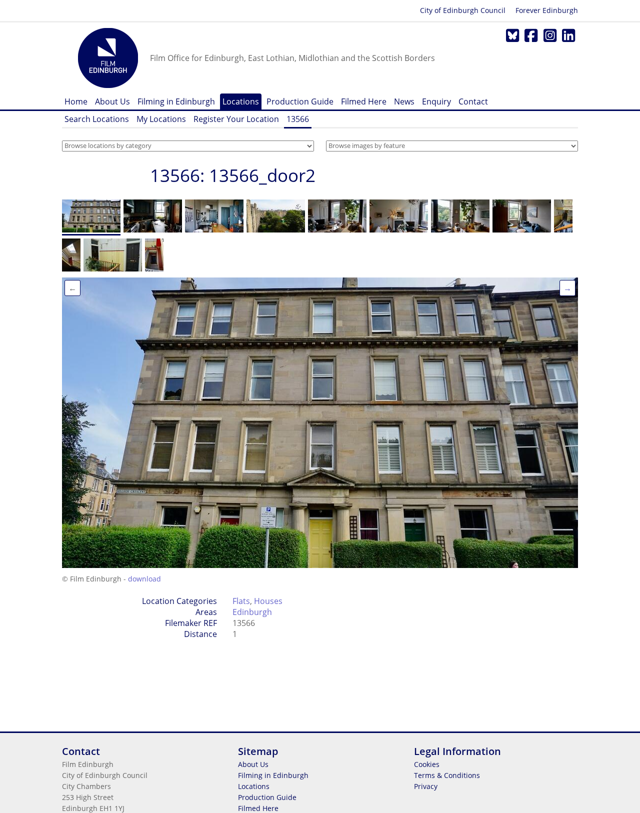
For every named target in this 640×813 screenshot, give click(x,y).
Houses (268, 601)
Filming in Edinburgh (176, 101)
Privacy (426, 786)
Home (76, 101)
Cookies (427, 764)
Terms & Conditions (447, 775)
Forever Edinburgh (547, 10)
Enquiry (436, 101)
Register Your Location (236, 119)
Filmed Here (363, 101)
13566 (297, 119)
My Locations (161, 119)
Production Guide (300, 101)
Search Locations (96, 119)
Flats (241, 601)
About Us (112, 101)
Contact (473, 101)
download (144, 579)
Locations (240, 101)
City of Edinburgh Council (463, 10)
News (404, 101)
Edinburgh (252, 612)
